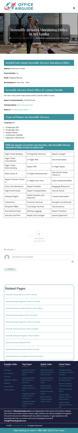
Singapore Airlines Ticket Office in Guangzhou (29, 396)
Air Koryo (7, 377)
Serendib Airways (29, 38)
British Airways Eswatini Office (46, 387)
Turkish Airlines (9, 390)
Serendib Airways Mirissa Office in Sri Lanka (21, 315)
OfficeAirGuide (16, 38)
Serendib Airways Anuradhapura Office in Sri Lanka (24, 356)
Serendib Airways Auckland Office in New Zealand (24, 308)
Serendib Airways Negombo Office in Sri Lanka (23, 301)
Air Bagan (7, 370)
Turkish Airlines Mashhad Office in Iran (29, 388)
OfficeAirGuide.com (19, 425)
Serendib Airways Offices (19, 110)
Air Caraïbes (8, 373)
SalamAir (7, 383)
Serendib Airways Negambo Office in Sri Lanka (23, 322)
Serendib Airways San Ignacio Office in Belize (22, 336)
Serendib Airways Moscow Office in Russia (21, 294)
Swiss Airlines (9, 386)
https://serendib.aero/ (25, 105)
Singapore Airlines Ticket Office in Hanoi (29, 403)
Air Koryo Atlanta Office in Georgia (65, 384)
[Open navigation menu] (74, 8)
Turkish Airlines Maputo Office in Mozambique (65, 397)
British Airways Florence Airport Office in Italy (46, 399)
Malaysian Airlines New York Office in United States (47, 372)
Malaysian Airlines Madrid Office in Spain (28, 372)
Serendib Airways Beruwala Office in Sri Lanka (22, 349)
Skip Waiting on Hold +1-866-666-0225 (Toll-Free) (39, 430)
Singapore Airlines (10, 380)
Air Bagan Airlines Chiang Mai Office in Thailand (66, 372)
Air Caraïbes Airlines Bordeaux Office (66, 379)
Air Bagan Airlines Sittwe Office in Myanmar (28, 380)
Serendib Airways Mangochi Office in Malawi (22, 329)
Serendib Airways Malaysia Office (18, 342)
